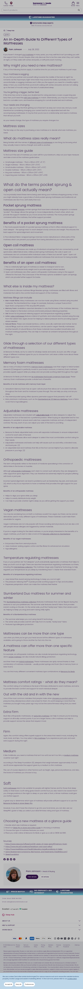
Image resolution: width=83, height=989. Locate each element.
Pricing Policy (43, 946)
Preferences (29, 984)
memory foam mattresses (42, 367)
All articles (45, 877)
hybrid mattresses (26, 661)
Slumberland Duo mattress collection (21, 602)
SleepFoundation (12, 854)
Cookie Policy (36, 946)
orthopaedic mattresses (21, 471)
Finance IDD (58, 946)
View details (32, 877)
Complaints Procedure (66, 946)
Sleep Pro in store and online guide (27, 828)
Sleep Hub (10, 30)
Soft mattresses (9, 788)
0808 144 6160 (17, 898)
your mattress (27, 54)
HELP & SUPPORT (8, 925)
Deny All (18, 984)
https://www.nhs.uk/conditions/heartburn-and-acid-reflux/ (28, 846)
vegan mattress (15, 657)
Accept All (8, 984)
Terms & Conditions (27, 946)
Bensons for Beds (68, 671)
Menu (78, 5)
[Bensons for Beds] (42, 3)
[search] (79, 10)
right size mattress (31, 97)
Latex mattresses (17, 316)
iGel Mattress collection (23, 567)
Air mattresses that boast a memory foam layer (50, 377)
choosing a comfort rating (62, 698)
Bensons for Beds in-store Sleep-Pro (17, 803)
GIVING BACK (7, 930)
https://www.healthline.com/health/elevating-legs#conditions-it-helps (33, 849)
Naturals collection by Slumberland (56, 534)
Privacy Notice (18, 946)
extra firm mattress (41, 716)
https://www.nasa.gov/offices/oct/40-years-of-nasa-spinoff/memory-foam (36, 844)
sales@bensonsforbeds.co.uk (17, 902)
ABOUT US (6, 921)
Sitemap (77, 945)
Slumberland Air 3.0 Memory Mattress (53, 399)
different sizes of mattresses (41, 142)
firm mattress (40, 738)
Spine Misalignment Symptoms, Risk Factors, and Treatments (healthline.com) (36, 852)
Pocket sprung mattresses (14, 209)
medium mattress (71, 755)
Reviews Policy (50, 946)
